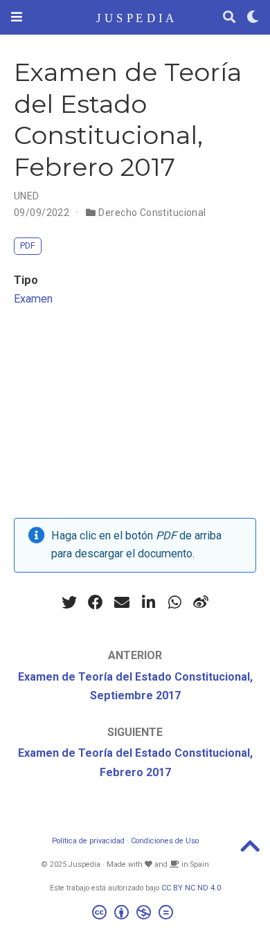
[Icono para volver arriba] (250, 850)
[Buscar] (229, 18)
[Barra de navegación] (16, 17)
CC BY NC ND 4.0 (191, 887)
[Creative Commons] (135, 914)
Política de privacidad (88, 840)
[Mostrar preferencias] (252, 18)
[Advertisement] (135, 417)
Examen (33, 298)
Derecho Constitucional (152, 212)
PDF (27, 245)
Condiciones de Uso (165, 840)
